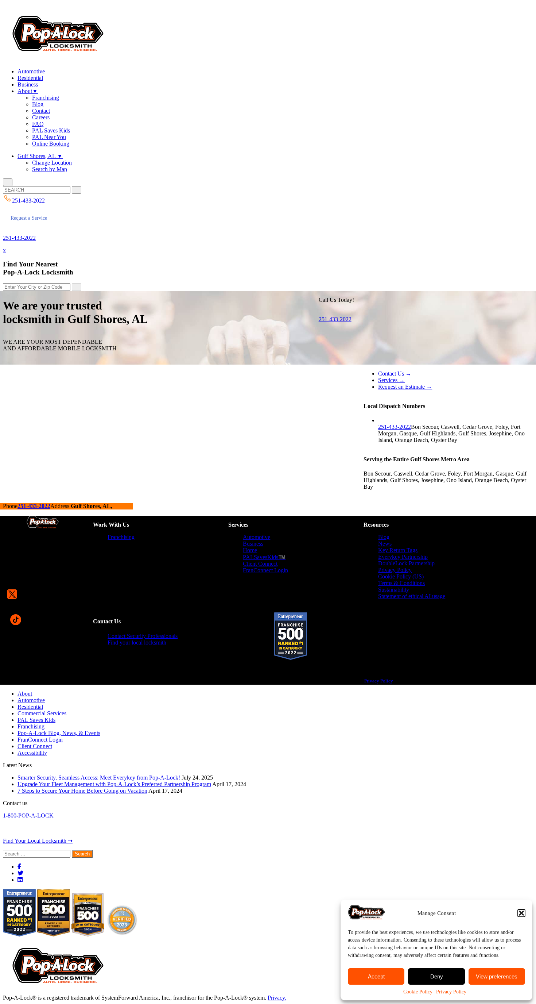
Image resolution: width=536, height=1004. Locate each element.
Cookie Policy (417, 992)
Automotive (31, 71)
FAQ (38, 124)
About (28, 91)
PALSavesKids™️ (264, 557)
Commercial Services (42, 713)
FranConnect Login (265, 570)
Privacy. (277, 998)
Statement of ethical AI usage (411, 596)
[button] (521, 913)
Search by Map (49, 169)
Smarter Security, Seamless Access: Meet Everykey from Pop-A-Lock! (99, 777)
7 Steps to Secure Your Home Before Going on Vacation (82, 791)
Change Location (52, 162)
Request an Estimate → (405, 387)
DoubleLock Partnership (406, 563)
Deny (436, 976)
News (385, 544)
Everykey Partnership (403, 557)
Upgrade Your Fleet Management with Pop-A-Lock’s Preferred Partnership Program (114, 784)
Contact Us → (394, 373)
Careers (41, 117)
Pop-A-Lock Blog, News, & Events (59, 733)
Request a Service (29, 218)
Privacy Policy (451, 992)
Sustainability (393, 589)
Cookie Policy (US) (401, 576)
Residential (30, 78)
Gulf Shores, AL (40, 156)
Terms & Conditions (401, 583)
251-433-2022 (19, 238)
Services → (391, 380)
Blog (37, 104)
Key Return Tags (397, 550)
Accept (376, 976)
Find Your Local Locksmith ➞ (38, 841)
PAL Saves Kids (51, 130)
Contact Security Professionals (143, 636)
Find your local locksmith (137, 642)
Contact (41, 111)
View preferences (496, 976)
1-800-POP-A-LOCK (28, 815)
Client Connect (260, 564)
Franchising (45, 98)
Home (250, 550)
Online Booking (50, 144)
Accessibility (32, 753)
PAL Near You (49, 137)
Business (28, 84)
